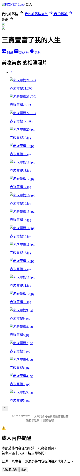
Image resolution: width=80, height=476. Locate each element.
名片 (37, 52)
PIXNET (25, 416)
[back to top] (5, 408)
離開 (23, 469)
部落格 (24, 52)
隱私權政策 (32, 420)
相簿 (10, 52)
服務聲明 (48, 420)
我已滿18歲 (10, 469)
